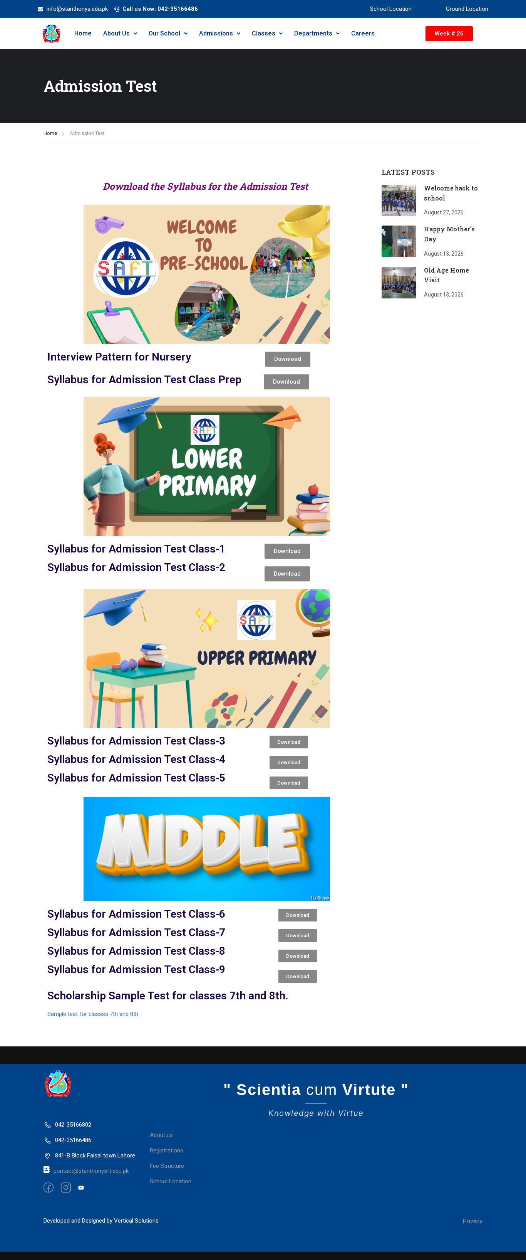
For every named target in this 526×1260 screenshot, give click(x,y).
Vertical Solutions (136, 1220)
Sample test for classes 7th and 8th (92, 1014)
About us (161, 1135)
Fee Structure (167, 1165)
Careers (363, 33)
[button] (120, 33)
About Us (116, 33)
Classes (263, 33)
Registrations (166, 1150)
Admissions (216, 33)
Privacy (472, 1221)
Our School (164, 33)
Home (83, 33)
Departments (313, 33)
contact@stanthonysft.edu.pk (91, 1170)
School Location (170, 1181)
